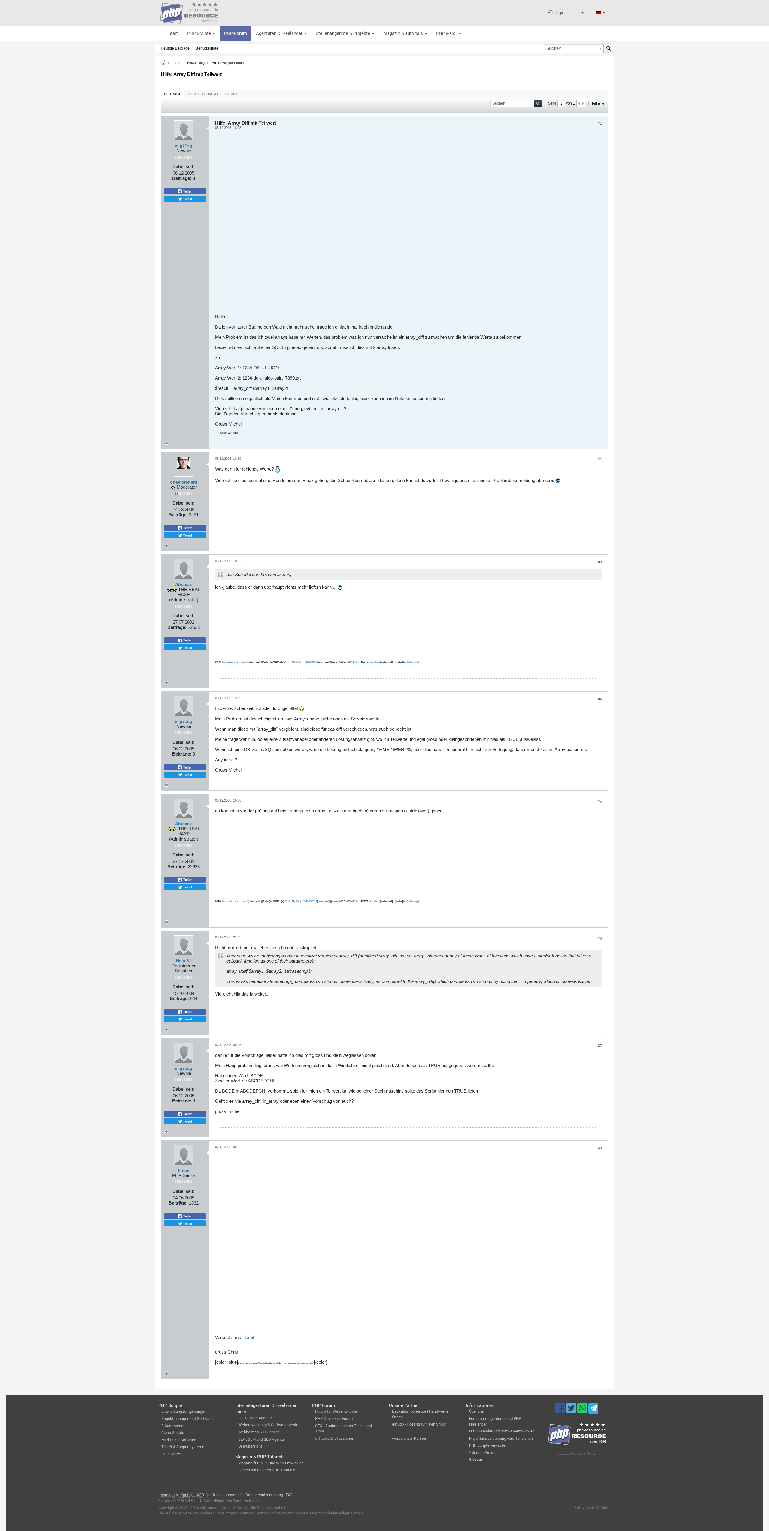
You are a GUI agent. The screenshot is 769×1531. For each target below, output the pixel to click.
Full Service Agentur (255, 1418)
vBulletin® (184, 1497)
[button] (580, 13)
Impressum (168, 1495)
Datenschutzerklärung (264, 1495)
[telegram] (593, 1410)
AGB (200, 1495)
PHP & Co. (447, 33)
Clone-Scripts (172, 1432)
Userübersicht (250, 1446)
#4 (600, 699)
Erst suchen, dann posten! (235, 662)
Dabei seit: (183, 166)
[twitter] (571, 1411)
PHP (287, 662)
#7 (600, 1046)
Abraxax (183, 584)
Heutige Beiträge (175, 48)
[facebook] (560, 1411)
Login (558, 12)
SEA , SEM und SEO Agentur (261, 1439)
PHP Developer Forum (227, 63)
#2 (600, 460)
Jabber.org (412, 662)
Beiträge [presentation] (172, 94)
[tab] (172, 94)
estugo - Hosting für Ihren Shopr (419, 1424)
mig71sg (183, 145)
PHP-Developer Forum (334, 1418)
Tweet (187, 198)
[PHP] (189, 12)
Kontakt (187, 1495)
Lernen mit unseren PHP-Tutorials (266, 1470)
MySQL (296, 662)
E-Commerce (172, 1425)
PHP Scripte (199, 33)
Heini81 (183, 960)
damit (248, 1337)
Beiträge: (181, 178)
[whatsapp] (582, 1411)
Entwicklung (196, 63)
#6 (600, 938)
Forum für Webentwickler (336, 1411)
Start (173, 33)
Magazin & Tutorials (403, 33)
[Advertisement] (395, 224)
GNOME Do (352, 662)
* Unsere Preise (482, 1452)
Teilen (187, 191)
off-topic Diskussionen (334, 1438)
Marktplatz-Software (178, 1440)
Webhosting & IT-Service (259, 1432)
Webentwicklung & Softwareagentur (268, 1425)
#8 (600, 1148)
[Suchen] (608, 48)
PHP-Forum (235, 33)
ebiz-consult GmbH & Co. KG (224, 1507)
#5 (600, 801)
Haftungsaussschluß (225, 1495)
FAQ (289, 1495)
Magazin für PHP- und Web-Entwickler (270, 1463)
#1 (600, 123)
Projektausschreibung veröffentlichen (501, 1438)
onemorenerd (183, 482)
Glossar (475, 1459)
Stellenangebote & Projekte (343, 33)
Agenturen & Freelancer (280, 33)
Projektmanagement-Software (187, 1418)
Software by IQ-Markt (592, 1507)
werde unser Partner (409, 1438)
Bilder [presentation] (231, 94)
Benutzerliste (207, 48)
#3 (600, 562)
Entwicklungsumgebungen (183, 1411)
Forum (176, 63)
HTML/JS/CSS (309, 662)
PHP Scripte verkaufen (488, 1445)
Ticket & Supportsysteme (182, 1447)
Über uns (476, 1411)
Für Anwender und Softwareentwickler (501, 1431)
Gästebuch (374, 662)
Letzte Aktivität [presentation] (203, 94)
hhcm (183, 1170)
